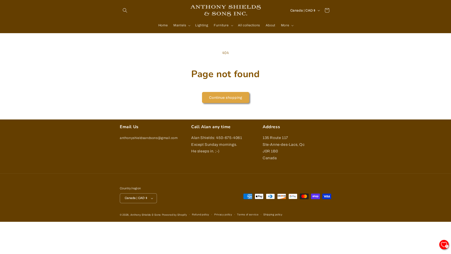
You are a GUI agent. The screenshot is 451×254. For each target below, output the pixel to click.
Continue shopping (225, 97)
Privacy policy (223, 214)
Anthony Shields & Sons (145, 214)
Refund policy (200, 214)
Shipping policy (273, 214)
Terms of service (247, 214)
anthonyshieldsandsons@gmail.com (149, 138)
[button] (125, 10)
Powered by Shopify (174, 214)
